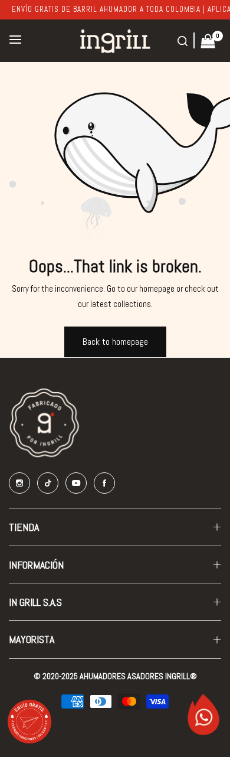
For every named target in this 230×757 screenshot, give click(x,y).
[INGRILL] (115, 40)
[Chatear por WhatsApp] (203, 723)
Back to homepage (115, 341)
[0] (208, 39)
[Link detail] (19, 483)
